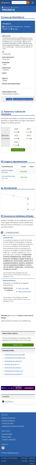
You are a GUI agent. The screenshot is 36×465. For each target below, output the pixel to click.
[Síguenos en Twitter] (3, 448)
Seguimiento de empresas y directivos (13, 426)
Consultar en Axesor (18, 150)
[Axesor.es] (18, 388)
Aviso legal (24, 458)
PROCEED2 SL (9, 401)
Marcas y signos (6, 437)
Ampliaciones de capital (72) (13, 361)
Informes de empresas (8, 418)
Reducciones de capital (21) (13, 367)
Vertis (4, 458)
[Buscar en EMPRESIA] (28, 2)
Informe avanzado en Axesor (24, 99)
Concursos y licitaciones (9, 439)
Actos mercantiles (7, 434)
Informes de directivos (8, 420)
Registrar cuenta (18, 345)
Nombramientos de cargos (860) (15, 354)
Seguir (9, 99)
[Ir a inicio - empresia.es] (6, 2)
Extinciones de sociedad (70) (13, 374)
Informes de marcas (8, 423)
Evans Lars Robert (7, 170)
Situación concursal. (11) (12, 364)
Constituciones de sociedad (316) (15, 358)
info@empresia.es (13, 453)
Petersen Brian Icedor (8, 176)
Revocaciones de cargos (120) (14, 371)
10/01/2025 (23, 171)
